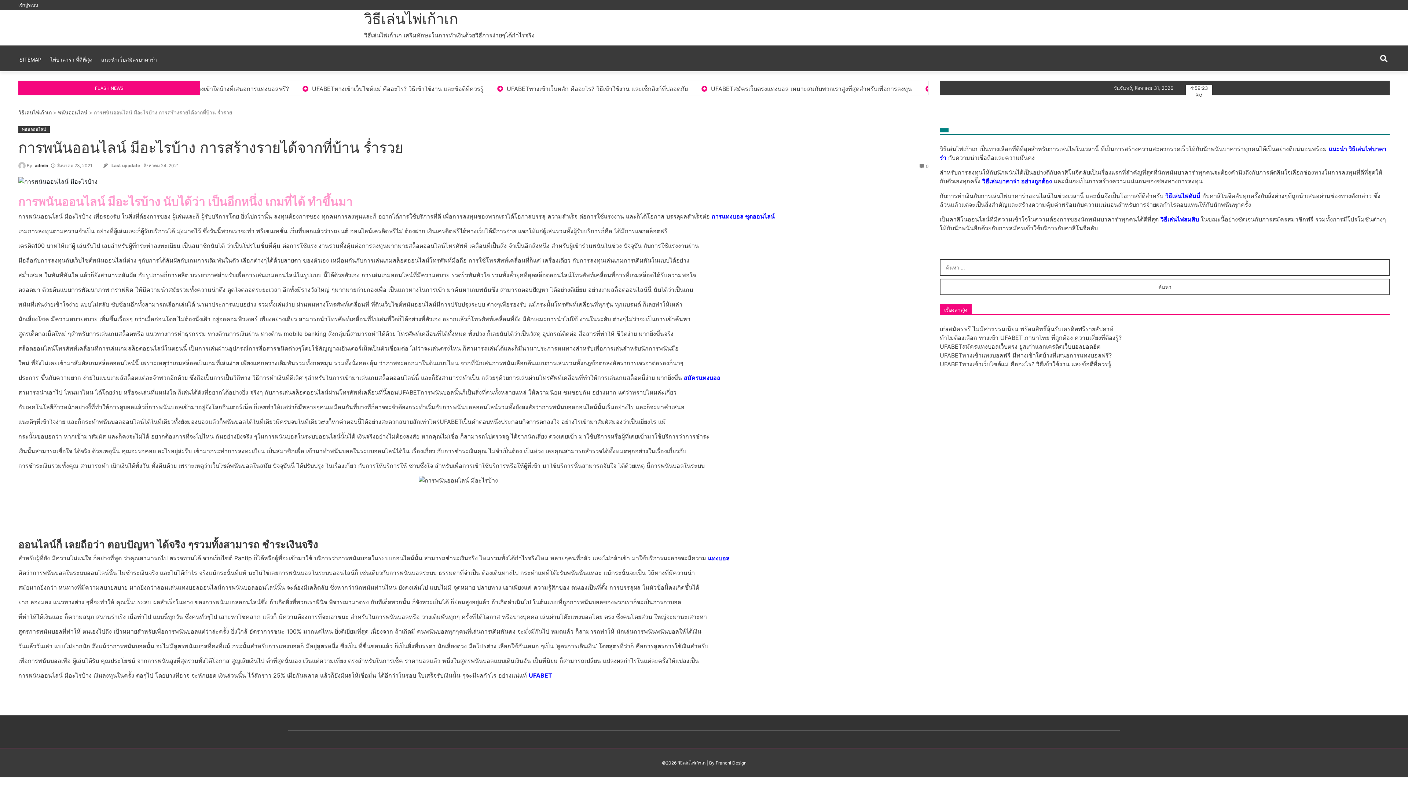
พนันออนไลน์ (73, 112)
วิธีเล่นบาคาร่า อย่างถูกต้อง (1017, 181)
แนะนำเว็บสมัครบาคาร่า (129, 59)
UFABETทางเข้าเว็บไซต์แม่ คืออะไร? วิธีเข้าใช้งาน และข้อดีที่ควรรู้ (304, 88)
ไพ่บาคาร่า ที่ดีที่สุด (71, 59)
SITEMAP (30, 59)
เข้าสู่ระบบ (28, 5)
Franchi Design (731, 763)
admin (41, 165)
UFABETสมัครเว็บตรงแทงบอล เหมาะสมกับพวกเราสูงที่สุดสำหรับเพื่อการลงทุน (718, 88)
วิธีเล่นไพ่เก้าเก (411, 19)
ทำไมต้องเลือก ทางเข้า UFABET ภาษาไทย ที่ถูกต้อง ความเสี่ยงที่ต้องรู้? (1031, 337)
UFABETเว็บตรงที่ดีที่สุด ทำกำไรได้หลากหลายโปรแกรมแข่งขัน (923, 88)
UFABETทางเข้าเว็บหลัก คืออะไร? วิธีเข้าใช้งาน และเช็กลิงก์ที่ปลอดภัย (504, 88)
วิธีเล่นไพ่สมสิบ (1179, 219)
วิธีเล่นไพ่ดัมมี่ (1182, 195)
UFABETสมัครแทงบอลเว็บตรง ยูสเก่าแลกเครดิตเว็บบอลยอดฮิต (1020, 346)
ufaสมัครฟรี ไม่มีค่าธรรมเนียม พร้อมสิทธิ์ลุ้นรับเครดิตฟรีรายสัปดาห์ (1027, 329)
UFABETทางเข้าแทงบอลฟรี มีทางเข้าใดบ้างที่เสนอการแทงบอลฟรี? (1026, 355)
